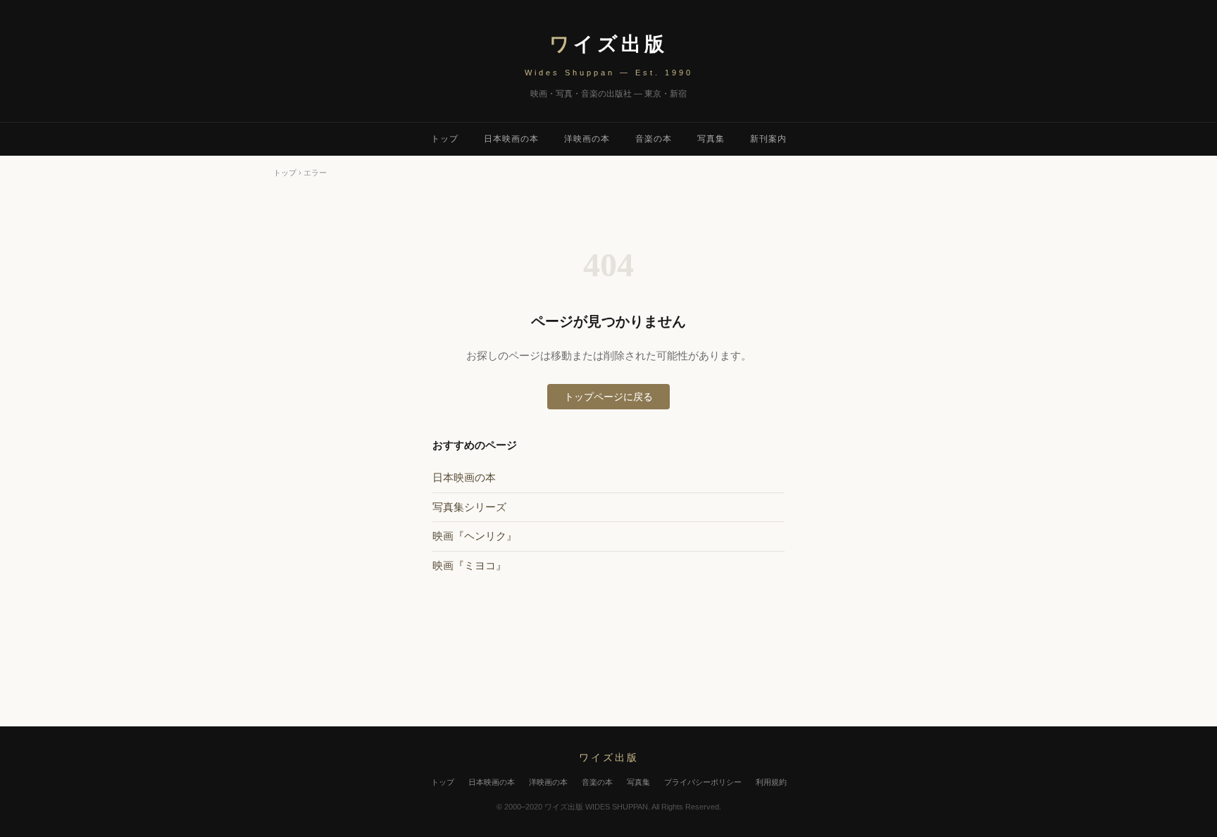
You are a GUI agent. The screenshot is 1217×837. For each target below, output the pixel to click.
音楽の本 (653, 139)
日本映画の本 (511, 139)
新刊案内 (768, 139)
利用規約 (771, 782)
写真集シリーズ (469, 507)
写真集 (711, 139)
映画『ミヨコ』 (469, 565)
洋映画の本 (587, 139)
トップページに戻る (608, 396)
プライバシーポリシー (703, 782)
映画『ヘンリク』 (474, 536)
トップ (444, 139)
